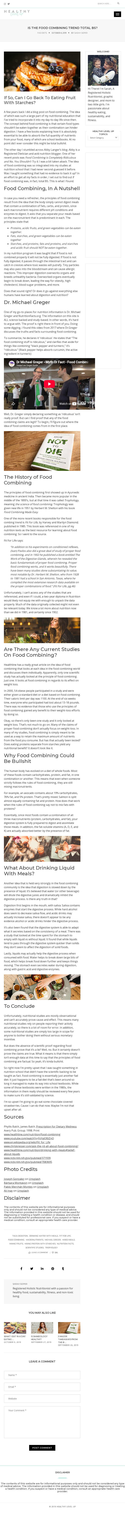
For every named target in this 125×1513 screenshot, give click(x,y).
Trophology (71, 500)
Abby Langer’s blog (56, 149)
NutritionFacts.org (29, 316)
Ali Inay (8, 1191)
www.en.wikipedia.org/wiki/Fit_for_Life (27, 1142)
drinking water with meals (43, 1236)
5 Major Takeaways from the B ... (68, 1339)
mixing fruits (16, 1244)
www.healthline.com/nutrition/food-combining (32, 1134)
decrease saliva (30, 913)
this (33, 327)
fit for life (65, 1236)
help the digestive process (52, 953)
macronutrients (34, 1240)
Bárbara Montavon (15, 1183)
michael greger (53, 1240)
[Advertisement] (103, 205)
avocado (29, 793)
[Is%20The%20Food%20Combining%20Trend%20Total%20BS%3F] (21, 1268)
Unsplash (34, 1179)
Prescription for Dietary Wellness (56, 1126)
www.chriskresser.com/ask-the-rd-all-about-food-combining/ (41, 1146)
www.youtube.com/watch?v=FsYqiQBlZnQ (29, 1138)
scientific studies (35, 1247)
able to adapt (70, 927)
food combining (58, 112)
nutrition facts (65, 1244)
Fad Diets (42, 33)
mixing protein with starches (40, 1244)
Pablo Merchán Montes (18, 1187)
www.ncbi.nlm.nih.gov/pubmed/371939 (27, 1158)
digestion (23, 1236)
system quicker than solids (63, 943)
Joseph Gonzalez (14, 1179)
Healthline (10, 665)
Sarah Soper (81, 33)
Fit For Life (31, 522)
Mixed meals (68, 1240)
